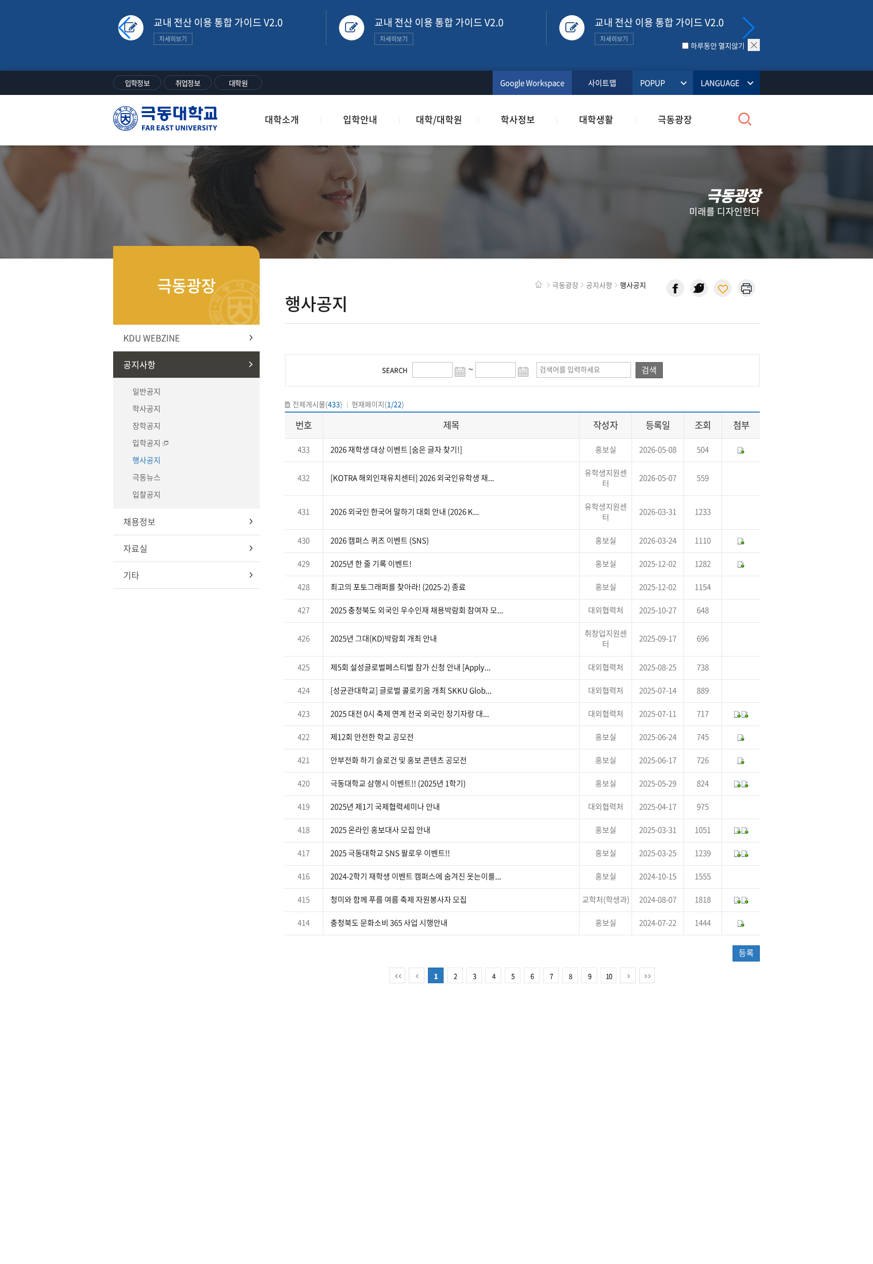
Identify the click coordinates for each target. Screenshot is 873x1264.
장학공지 (146, 425)
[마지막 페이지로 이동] (647, 975)
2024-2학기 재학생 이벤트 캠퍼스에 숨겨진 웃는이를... (415, 876)
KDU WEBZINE (151, 337)
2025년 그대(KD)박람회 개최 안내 (383, 638)
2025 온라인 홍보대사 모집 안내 (380, 829)
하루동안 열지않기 (718, 45)
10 (609, 976)
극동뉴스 (146, 477)
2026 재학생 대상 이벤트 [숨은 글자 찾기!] (396, 449)
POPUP (652, 82)
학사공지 (146, 408)
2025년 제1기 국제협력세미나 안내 (385, 806)
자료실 (135, 548)
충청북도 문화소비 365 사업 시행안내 (389, 922)
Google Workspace (532, 82)
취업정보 (187, 83)
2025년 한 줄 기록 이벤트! (371, 563)
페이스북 (675, 288)
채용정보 (139, 521)
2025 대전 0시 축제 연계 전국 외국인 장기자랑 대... (409, 713)
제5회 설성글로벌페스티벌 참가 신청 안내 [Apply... (410, 667)
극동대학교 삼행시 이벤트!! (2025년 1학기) (398, 783)
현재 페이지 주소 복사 (723, 288)
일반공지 (146, 391)
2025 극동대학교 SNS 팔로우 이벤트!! (390, 852)
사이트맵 (602, 82)
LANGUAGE (720, 82)
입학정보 (137, 83)
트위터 (699, 288)
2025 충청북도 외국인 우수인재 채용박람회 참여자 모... (416, 610)
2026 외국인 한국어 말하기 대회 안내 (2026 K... (404, 511)
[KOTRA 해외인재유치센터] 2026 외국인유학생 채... (412, 477)
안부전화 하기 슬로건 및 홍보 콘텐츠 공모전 (398, 760)
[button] (748, 28)
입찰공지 (146, 494)
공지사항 (139, 364)
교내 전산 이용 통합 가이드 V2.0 (218, 29)
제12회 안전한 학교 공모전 (372, 736)
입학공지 (146, 442)
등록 (746, 952)
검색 (649, 370)
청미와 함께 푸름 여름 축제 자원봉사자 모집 (398, 899)
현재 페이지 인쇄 (746, 288)
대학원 (238, 83)
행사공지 (146, 460)
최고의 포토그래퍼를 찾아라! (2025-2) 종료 (398, 586)
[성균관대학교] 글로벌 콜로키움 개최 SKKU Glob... (411, 690)
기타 (131, 575)
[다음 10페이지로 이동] (628, 975)
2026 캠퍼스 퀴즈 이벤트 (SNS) (379, 540)
